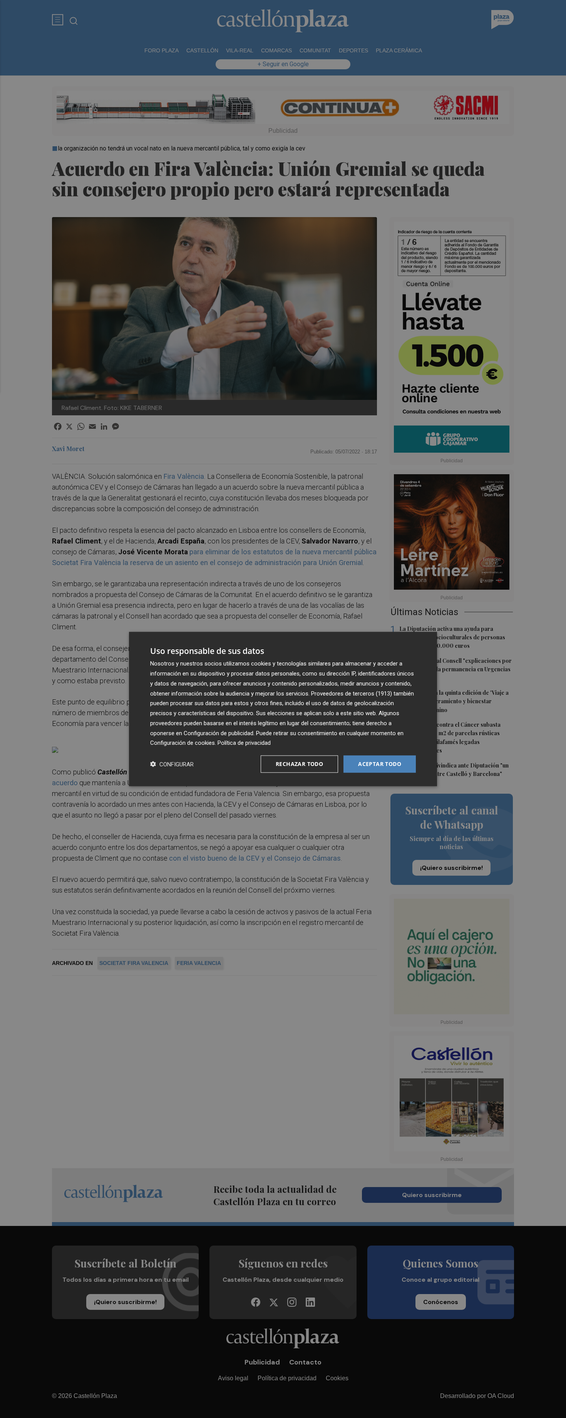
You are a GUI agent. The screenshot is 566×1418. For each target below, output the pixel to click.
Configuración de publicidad (218, 732)
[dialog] (283, 709)
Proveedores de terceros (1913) (351, 693)
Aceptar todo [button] (379, 764)
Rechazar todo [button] (299, 764)
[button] (172, 764)
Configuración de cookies (182, 742)
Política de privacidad (244, 742)
